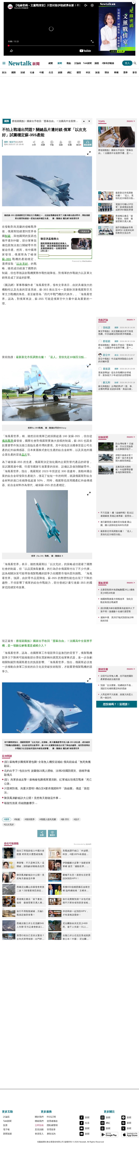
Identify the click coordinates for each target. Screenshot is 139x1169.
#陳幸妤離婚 (108, 63)
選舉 (125, 72)
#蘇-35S (65, 819)
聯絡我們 (39, 1121)
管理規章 (51, 1129)
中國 (41, 72)
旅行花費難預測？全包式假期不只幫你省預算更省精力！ (76, 901)
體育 (79, 72)
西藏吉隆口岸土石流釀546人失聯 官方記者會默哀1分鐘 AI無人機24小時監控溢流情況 (30, 925)
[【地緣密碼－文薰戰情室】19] (117, 29)
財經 (23, 72)
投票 (5, 1125)
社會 (32, 72)
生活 (51, 72)
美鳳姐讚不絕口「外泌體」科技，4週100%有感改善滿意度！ (76, 853)
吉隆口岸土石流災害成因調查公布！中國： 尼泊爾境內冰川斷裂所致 (76, 937)
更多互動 (7, 1111)
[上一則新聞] (83, 121)
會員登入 (39, 1134)
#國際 (6, 819)
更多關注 (109, 1111)
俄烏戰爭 (8, 440)
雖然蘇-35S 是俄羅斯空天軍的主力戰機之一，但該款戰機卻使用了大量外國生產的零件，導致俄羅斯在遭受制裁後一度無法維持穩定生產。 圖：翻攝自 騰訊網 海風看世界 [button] (47, 216)
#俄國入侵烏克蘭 (48, 819)
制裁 (8, 235)
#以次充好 (9, 824)
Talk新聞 (87, 63)
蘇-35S (6, 259)
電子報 (6, 1129)
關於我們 (39, 1117)
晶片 (24, 454)
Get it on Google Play (109, 1134)
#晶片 (76, 819)
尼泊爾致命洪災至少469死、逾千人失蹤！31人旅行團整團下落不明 (76, 925)
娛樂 (60, 72)
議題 (97, 63)
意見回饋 (39, 1129)
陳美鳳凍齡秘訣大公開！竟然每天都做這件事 (30, 877)
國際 (13, 72)
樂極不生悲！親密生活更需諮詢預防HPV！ (76, 877)
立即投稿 (39, 1125)
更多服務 (46, 1111)
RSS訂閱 (51, 1117)
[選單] (4, 63)
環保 (107, 72)
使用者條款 (52, 1121)
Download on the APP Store (130, 1134)
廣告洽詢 (51, 1134)
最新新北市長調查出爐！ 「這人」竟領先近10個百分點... (51, 357)
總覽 (50, 63)
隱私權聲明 (52, 1125)
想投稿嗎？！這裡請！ (116, 704)
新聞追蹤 (7, 1134)
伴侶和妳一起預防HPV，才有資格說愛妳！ (76, 913)
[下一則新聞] (89, 121)
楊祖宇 (12, 142)
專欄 (116, 72)
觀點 (69, 63)
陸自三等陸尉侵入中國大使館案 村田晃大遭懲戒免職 (30, 852)
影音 (135, 72)
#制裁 (17, 819)
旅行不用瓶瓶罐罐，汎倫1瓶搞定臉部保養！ (30, 913)
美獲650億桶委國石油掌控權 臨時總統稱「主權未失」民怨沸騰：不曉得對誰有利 (76, 889)
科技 (88, 72)
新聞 (60, 63)
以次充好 (22, 263)
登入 (127, 63)
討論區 (78, 63)
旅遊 (97, 72)
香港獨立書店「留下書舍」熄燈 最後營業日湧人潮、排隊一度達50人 (30, 901)
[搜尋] (135, 63)
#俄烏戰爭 (30, 819)
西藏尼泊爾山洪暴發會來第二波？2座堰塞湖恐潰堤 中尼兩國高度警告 (30, 889)
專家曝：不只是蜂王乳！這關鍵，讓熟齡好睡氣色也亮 (30, 864)
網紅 (69, 72)
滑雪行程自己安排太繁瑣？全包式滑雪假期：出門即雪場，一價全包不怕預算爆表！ (30, 937)
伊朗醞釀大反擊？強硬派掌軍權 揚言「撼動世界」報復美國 (76, 865)
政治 (4, 72)
